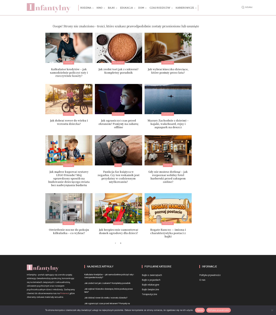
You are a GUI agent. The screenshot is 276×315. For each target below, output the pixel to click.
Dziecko (68, 114)
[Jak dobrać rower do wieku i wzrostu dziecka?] (68, 99)
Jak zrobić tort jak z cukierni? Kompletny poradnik (118, 70)
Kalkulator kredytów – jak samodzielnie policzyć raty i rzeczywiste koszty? (69, 72)
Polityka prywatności (218, 310)
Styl (118, 165)
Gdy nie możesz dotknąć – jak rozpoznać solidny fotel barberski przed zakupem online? (168, 176)
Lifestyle (167, 62)
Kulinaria (118, 62)
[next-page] (121, 243)
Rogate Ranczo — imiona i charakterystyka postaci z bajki (168, 233)
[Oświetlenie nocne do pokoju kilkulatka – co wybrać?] (68, 208)
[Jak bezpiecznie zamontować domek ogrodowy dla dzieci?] (118, 208)
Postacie (167, 223)
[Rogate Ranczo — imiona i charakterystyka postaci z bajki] (168, 208)
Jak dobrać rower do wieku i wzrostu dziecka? (69, 122)
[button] (246, 7)
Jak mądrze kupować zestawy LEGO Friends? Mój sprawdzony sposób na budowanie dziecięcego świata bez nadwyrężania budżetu (69, 178)
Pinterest (64, 293)
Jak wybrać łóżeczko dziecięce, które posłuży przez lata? (168, 70)
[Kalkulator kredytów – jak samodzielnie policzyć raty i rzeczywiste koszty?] (68, 48)
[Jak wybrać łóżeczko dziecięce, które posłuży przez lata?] (168, 48)
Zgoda (200, 310)
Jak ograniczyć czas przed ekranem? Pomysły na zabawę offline (118, 124)
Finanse (69, 62)
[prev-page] (115, 243)
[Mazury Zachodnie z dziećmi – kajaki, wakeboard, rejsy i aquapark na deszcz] (168, 99)
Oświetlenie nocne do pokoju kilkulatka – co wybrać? (69, 231)
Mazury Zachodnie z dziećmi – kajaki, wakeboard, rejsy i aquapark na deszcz (168, 124)
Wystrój (68, 223)
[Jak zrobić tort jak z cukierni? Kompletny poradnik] (118, 48)
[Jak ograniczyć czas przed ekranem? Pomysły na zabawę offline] (118, 99)
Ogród (118, 223)
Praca (167, 165)
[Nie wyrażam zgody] (272, 310)
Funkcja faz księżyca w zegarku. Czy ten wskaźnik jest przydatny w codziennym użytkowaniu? (118, 176)
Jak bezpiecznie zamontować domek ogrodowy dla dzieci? (118, 231)
